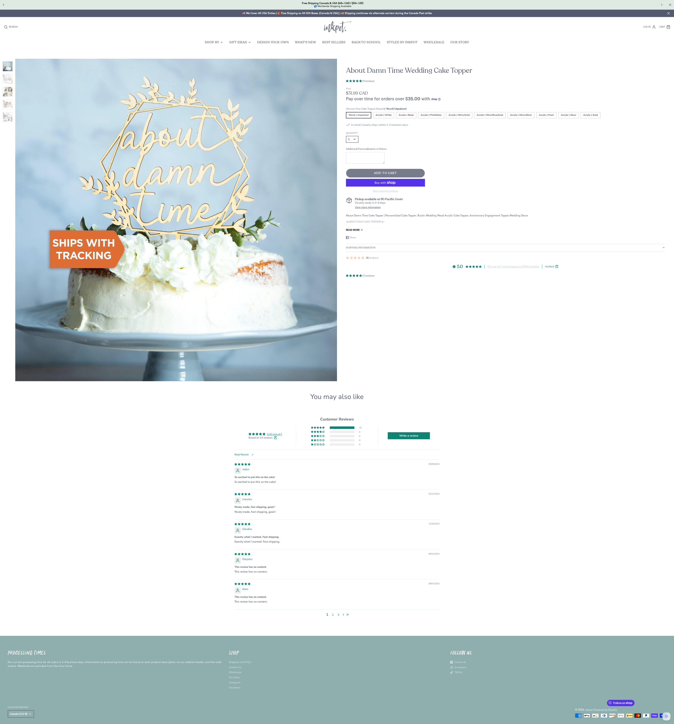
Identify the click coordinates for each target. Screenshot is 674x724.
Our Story (234, 677)
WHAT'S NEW (305, 42)
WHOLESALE (434, 42)
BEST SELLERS (334, 42)
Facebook (234, 687)
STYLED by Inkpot (402, 42)
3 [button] (338, 615)
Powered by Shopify (605, 710)
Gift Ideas (238, 42)
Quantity (352, 133)
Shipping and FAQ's (240, 662)
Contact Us (235, 667)
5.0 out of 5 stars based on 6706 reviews (513, 266)
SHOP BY (212, 42)
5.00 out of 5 (274, 434)
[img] (242, 464)
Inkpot (589, 710)
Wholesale (235, 672)
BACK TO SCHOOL (366, 42)
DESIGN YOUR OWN (273, 42)
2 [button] (333, 615)
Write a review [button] (408, 436)
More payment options (385, 191)
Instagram (234, 682)
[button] (354, 81)
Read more (353, 230)
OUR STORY (459, 42)
